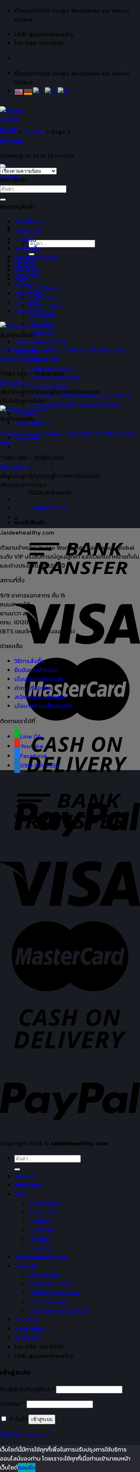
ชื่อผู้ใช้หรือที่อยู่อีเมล (27, 1389)
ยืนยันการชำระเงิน (51, 368)
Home (8, 131)
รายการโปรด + (32, 1328)
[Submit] (3, 200)
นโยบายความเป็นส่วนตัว (43, 706)
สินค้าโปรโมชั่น (46, 306)
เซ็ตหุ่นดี (24, 266)
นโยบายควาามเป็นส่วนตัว (59, 1310)
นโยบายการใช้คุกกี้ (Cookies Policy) (74, 404)
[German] (28, 91)
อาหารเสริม (28, 302)
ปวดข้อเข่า (41, 333)
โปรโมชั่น (25, 239)
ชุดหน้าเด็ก (27, 248)
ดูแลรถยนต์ (28, 293)
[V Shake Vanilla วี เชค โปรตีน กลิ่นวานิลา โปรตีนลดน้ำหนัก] (24, 409)
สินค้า (21, 1194)
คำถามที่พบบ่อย (48, 386)
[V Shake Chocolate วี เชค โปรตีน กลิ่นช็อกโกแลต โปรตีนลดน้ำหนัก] (28, 326)
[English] (19, 91)
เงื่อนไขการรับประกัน (39, 679)
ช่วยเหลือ (25, 1266)
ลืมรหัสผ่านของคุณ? (25, 1434)
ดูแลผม (23, 284)
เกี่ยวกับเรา (28, 1185)
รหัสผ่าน (12, 1403)
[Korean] (51, 91)
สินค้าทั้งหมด (45, 288)
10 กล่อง (34, 131)
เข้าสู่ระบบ (41, 1419)
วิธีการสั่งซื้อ (44, 359)
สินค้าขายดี (28, 230)
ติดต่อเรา (26, 1319)
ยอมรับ (27, 1467)
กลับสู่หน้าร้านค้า (49, 507)
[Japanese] (39, 91)
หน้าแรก (24, 1176)
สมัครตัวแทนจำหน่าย (40, 341)
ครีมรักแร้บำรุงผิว (36, 257)
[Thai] (64, 91)
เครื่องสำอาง (30, 311)
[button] (50, 391)
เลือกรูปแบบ (15, 382)
